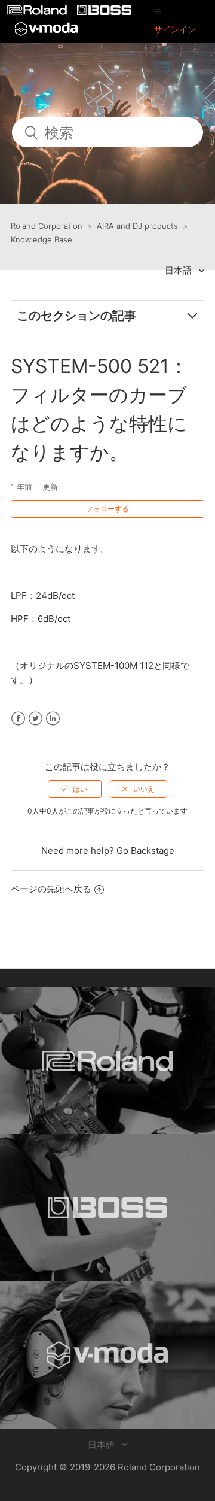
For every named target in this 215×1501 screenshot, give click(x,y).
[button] (157, 11)
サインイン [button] (175, 29)
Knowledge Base (41, 239)
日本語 (179, 270)
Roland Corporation (46, 226)
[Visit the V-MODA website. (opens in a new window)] (107, 1355)
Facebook (18, 718)
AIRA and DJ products (137, 226)
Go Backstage (145, 850)
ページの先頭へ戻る (51, 888)
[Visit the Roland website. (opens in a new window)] (107, 1060)
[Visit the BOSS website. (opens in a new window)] (107, 1207)
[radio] (75, 789)
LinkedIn (52, 718)
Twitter (35, 718)
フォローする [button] (107, 508)
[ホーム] (38, 11)
